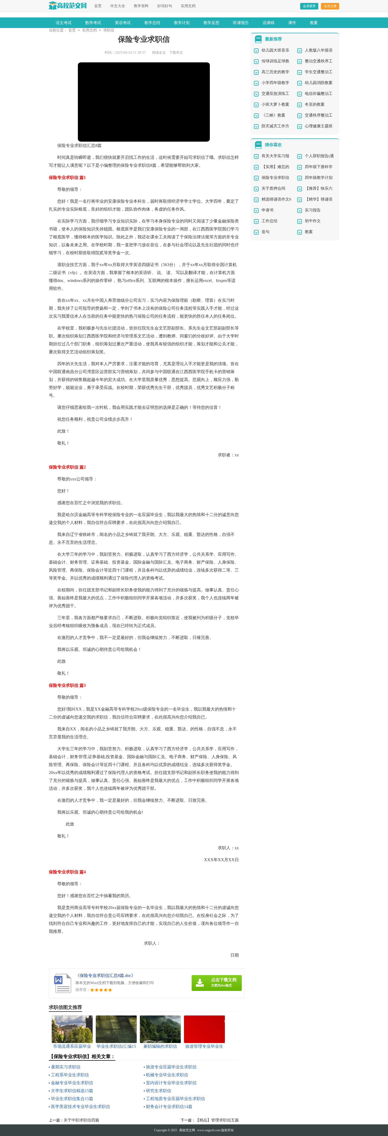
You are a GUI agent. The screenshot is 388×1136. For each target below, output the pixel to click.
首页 (98, 6)
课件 (292, 23)
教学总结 (152, 23)
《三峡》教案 (273, 115)
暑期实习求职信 (66, 1067)
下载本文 (176, 52)
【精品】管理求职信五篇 (217, 1120)
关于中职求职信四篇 (81, 1120)
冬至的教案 (315, 104)
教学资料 (141, 6)
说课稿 (269, 23)
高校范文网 (187, 1130)
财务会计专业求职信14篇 (169, 1106)
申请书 (267, 210)
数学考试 (93, 23)
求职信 (108, 30)
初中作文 (313, 221)
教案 (314, 23)
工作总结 (269, 221)
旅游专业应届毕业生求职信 (171, 1067)
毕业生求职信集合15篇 (72, 1098)
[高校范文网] (68, 5)
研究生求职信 (158, 1090)
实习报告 (313, 210)
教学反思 (211, 23)
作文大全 (117, 6)
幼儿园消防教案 (319, 83)
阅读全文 (159, 52)
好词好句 (164, 6)
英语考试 (123, 23)
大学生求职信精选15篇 (72, 1090)
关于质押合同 (273, 188)
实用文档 (188, 6)
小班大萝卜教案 (275, 104)
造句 (265, 232)
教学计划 (182, 23)
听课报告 (241, 23)
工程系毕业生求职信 (70, 1075)
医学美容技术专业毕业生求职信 (80, 1106)
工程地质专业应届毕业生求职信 (175, 1098)
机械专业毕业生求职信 (167, 1075)
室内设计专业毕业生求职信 (171, 1083)
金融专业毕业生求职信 (72, 1083)
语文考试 (64, 23)
